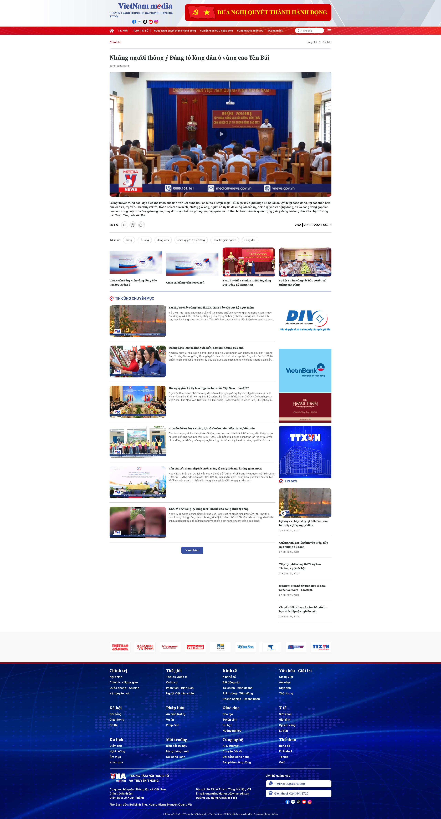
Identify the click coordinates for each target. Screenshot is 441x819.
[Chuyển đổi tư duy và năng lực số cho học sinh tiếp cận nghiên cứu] (138, 442)
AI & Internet (231, 745)
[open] (329, 31)
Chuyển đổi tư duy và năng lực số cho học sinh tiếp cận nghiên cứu (212, 428)
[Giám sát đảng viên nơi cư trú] (192, 264)
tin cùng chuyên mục (134, 298)
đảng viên (163, 240)
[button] (304, 475)
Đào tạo (228, 714)
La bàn (283, 730)
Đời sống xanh (175, 757)
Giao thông (117, 719)
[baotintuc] (295, 647)
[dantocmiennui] (220, 647)
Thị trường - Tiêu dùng (238, 693)
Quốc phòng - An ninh (124, 688)
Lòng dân (250, 240)
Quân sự (171, 682)
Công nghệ (233, 739)
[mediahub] (245, 647)
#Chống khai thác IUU (211, 30)
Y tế (282, 708)
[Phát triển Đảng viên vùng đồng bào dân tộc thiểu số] (136, 262)
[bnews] (170, 647)
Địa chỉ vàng (287, 725)
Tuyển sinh (230, 719)
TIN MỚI (123, 30)
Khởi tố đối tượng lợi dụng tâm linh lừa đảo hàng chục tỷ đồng (209, 509)
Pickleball (285, 751)
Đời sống (115, 714)
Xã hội (116, 708)
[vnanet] (270, 647)
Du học (227, 725)
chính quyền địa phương (191, 240)
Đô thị (113, 725)
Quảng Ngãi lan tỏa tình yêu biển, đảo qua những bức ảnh (206, 348)
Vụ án (170, 719)
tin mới (291, 481)
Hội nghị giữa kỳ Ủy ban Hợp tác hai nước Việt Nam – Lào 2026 (209, 388)
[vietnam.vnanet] (145, 647)
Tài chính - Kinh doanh (238, 688)
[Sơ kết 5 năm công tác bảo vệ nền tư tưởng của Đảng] (305, 262)
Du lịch (116, 739)
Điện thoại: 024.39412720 (291, 793)
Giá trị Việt (286, 677)
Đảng (129, 240)
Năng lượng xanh (177, 751)
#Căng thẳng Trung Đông (244, 30)
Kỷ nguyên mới (119, 693)
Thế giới (174, 670)
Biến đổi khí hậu (176, 745)
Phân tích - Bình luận (180, 688)
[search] (298, 30)
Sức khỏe (285, 714)
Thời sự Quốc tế (176, 677)
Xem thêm (192, 550)
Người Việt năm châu (180, 693)
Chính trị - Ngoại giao (124, 682)
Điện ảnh (285, 688)
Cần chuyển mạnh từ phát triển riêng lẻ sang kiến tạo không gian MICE (215, 468)
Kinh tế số (229, 677)
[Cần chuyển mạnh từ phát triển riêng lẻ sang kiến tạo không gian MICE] (138, 482)
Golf (282, 762)
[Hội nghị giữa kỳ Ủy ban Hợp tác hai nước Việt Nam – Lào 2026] (138, 402)
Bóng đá (284, 745)
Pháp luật (175, 708)
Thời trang (286, 693)
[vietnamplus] (120, 647)
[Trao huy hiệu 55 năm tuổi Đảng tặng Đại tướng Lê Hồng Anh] (249, 262)
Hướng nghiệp (232, 730)
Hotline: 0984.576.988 (289, 784)
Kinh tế (230, 670)
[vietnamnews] (195, 647)
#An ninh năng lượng (276, 30)
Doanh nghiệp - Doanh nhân (241, 699)
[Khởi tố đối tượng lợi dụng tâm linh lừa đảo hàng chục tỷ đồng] (138, 523)
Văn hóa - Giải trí (295, 670)
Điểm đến (116, 745)
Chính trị (115, 42)
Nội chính (116, 677)
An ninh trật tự (175, 714)
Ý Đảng (145, 240)
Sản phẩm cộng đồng (237, 762)
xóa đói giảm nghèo (224, 240)
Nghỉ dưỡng (117, 751)
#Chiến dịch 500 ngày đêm (177, 30)
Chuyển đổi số (232, 751)
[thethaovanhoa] (320, 647)
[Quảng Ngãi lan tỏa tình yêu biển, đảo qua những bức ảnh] (138, 361)
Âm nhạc (285, 682)
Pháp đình (172, 725)
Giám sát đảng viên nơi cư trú (185, 282)
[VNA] (134, 22)
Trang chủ (311, 42)
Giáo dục (231, 708)
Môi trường (176, 739)
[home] (112, 31)
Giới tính (284, 719)
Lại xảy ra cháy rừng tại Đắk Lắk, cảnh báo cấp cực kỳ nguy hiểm (211, 307)
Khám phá (116, 762)
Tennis (283, 757)
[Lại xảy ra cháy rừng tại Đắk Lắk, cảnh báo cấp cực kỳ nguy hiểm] (138, 321)
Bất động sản (231, 682)
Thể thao (287, 739)
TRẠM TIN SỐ (140, 30)
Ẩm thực (115, 757)
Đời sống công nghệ (236, 757)
